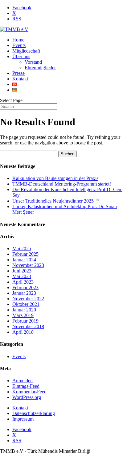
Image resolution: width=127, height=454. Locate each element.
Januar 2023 (24, 293)
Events (19, 45)
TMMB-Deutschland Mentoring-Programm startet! (61, 183)
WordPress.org (26, 397)
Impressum (23, 419)
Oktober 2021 (25, 304)
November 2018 (28, 326)
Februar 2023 (25, 287)
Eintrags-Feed (25, 386)
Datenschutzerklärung (33, 413)
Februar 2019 (25, 320)
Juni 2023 (21, 270)
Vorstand (33, 62)
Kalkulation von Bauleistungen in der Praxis (55, 178)
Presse (18, 73)
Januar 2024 (24, 259)
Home (18, 39)
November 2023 (28, 265)
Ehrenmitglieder (40, 67)
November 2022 (28, 298)
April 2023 (23, 282)
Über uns (21, 56)
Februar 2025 (25, 254)
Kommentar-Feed (29, 391)
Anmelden (22, 380)
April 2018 (23, 332)
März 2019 (23, 315)
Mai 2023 (21, 276)
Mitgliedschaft (26, 51)
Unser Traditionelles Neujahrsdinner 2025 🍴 (56, 200)
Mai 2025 (21, 248)
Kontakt (20, 78)
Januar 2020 (24, 309)
